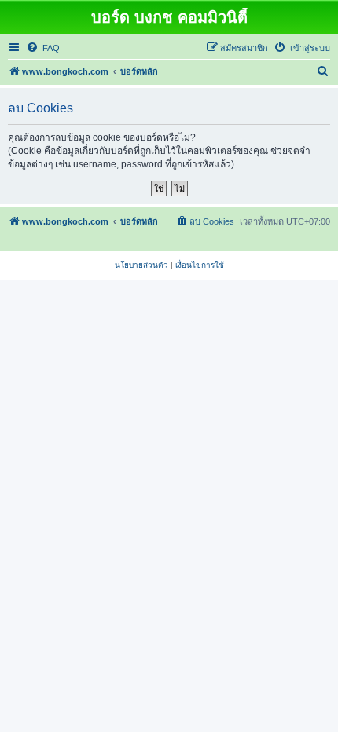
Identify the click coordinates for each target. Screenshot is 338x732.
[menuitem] (43, 47)
